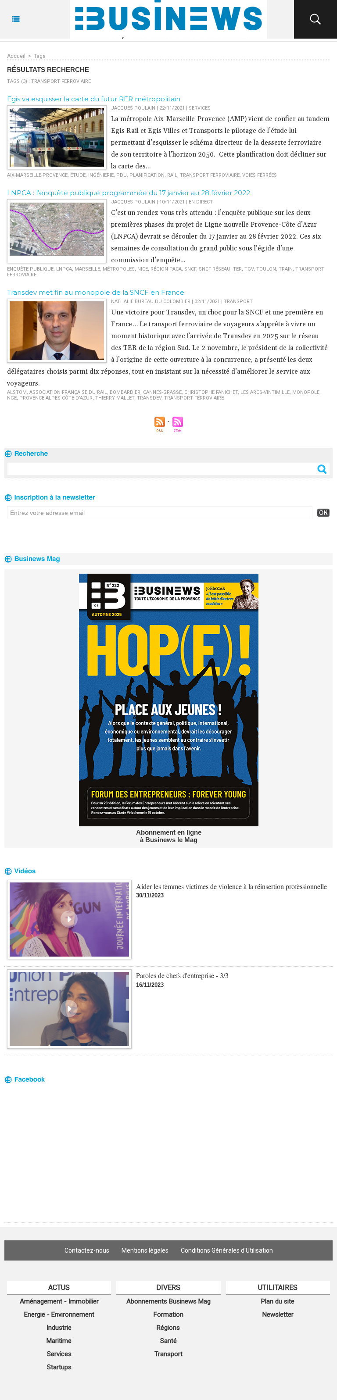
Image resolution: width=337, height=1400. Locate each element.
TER (237, 269)
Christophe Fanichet (211, 392)
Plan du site (277, 1301)
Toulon (266, 269)
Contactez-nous (87, 1250)
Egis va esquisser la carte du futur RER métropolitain (93, 99)
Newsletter (278, 1314)
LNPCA (64, 269)
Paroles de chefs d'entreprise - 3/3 (182, 975)
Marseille (87, 269)
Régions (168, 1328)
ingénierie (101, 175)
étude (78, 175)
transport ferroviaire (210, 175)
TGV (249, 269)
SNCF (190, 269)
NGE (12, 398)
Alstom (17, 392)
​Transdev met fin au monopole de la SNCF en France (95, 292)
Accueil (16, 56)
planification (147, 175)
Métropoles (119, 269)
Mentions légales (145, 1250)
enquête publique (30, 269)
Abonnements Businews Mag (168, 1301)
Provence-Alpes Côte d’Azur (56, 398)
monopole (305, 392)
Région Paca (166, 269)
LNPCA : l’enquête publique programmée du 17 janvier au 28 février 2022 (128, 193)
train (286, 269)
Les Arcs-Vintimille (265, 392)
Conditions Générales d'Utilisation (227, 1250)
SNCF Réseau (214, 269)
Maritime (59, 1341)
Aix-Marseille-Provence (37, 175)
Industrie (59, 1328)
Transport (168, 1354)
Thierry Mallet (114, 398)
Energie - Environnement (59, 1314)
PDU (121, 175)
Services (59, 1354)
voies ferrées (259, 175)
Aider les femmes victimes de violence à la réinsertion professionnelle (231, 886)
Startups (59, 1367)
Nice (142, 269)
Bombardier (125, 392)
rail (172, 175)
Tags (40, 56)
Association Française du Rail (68, 392)
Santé (168, 1341)
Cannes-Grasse (162, 392)
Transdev (149, 398)
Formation (168, 1314)
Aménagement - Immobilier (59, 1301)
